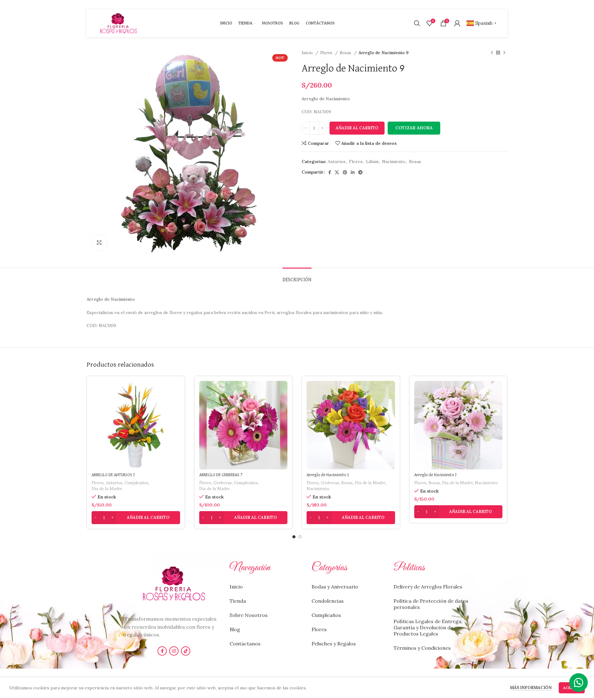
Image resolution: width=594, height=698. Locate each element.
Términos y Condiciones (422, 648)
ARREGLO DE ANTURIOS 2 (113, 475)
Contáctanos (245, 643)
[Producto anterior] (492, 53)
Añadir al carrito (357, 128)
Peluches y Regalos (334, 643)
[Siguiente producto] (504, 53)
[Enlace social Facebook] (329, 172)
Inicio (308, 52)
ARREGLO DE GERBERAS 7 (221, 475)
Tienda (238, 601)
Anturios (337, 161)
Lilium (372, 161)
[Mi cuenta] (457, 23)
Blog (235, 629)
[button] (414, 128)
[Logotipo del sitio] (118, 23)
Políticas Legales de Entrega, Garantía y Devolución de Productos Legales (428, 627)
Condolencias (328, 601)
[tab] (297, 277)
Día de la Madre (107, 488)
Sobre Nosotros (249, 615)
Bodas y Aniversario (335, 587)
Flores (327, 52)
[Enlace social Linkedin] (352, 172)
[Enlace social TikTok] (185, 651)
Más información (531, 687)
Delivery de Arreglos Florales (428, 587)
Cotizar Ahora (414, 128)
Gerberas (222, 482)
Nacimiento (394, 161)
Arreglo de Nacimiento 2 (435, 475)
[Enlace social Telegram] (360, 172)
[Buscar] (417, 23)
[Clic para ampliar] (99, 243)
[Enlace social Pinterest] (345, 172)
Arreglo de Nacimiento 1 (328, 475)
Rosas (346, 52)
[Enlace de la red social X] (337, 172)
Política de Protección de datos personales (431, 604)
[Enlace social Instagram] (174, 651)
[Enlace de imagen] (174, 583)
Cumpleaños (136, 482)
